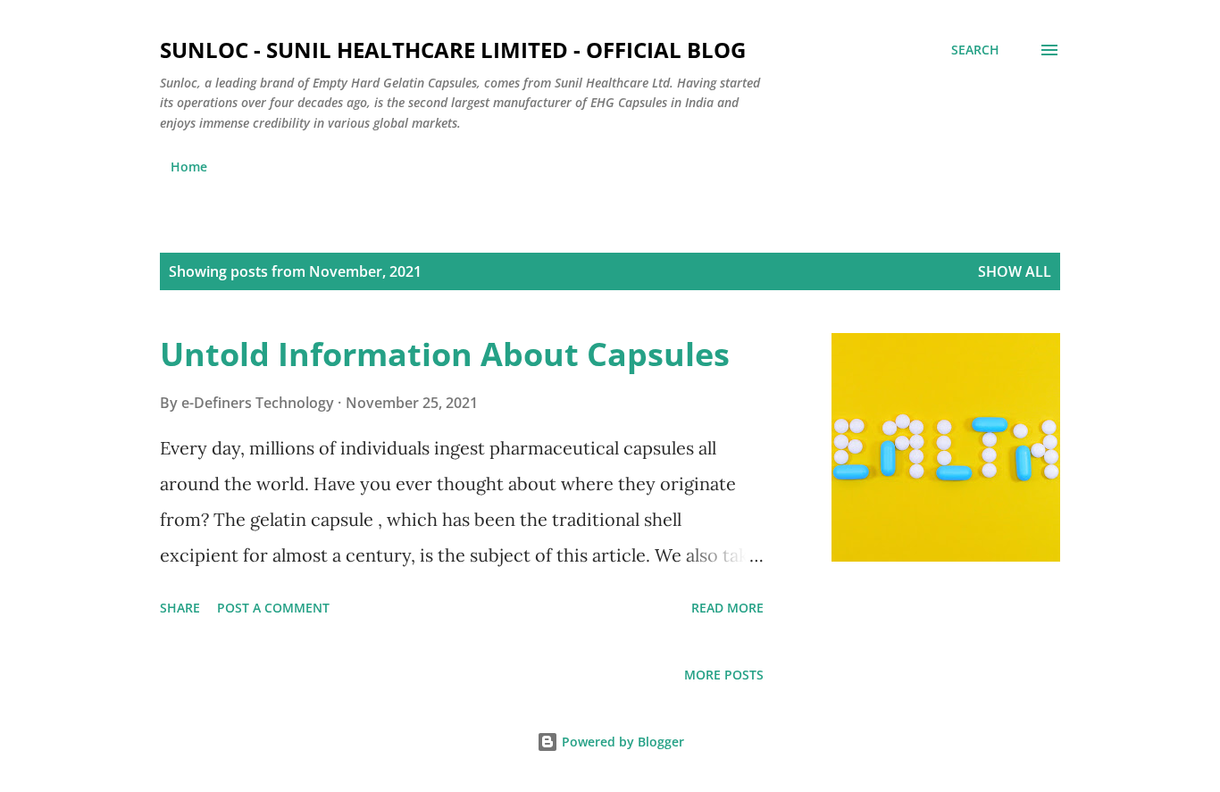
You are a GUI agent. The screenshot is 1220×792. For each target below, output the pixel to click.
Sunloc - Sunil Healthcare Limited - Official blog (453, 49)
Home (189, 166)
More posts (724, 674)
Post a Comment (273, 607)
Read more (727, 607)
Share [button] (180, 607)
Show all (1014, 271)
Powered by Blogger (621, 741)
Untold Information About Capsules (445, 354)
